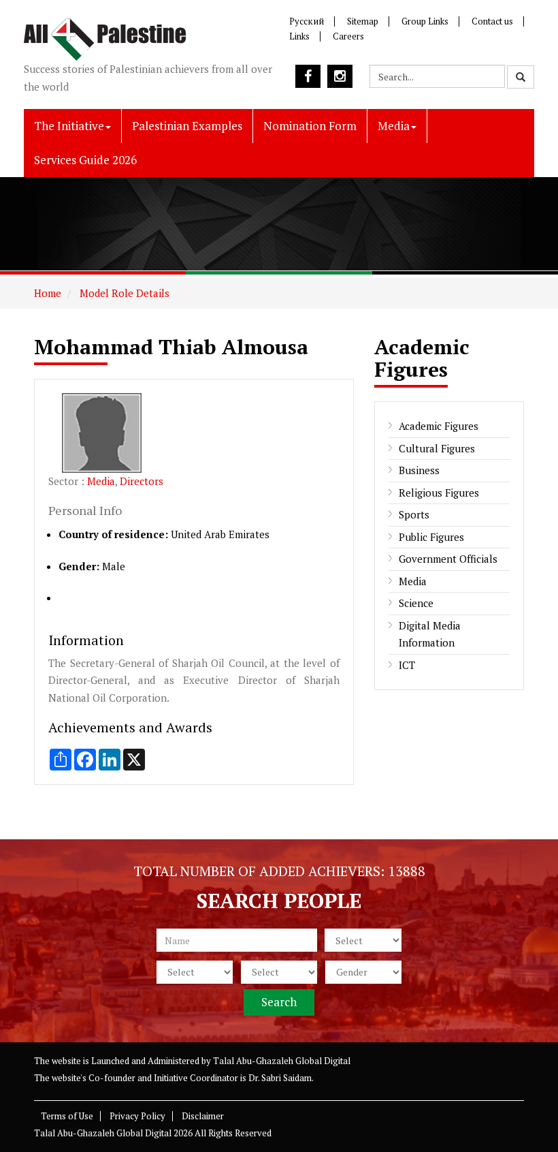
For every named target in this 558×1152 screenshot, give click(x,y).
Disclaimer (203, 1116)
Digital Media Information (430, 634)
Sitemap (362, 21)
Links (299, 36)
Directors (141, 481)
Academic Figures (438, 426)
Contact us (492, 21)
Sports (414, 514)
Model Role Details (123, 293)
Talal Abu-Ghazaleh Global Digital (281, 1061)
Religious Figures (439, 492)
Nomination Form (310, 126)
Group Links (424, 21)
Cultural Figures (437, 448)
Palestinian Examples (187, 126)
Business (419, 470)
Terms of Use (67, 1116)
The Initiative (69, 126)
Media (394, 126)
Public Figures (431, 537)
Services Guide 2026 (85, 160)
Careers (348, 36)
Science (416, 603)
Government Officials (448, 558)
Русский (306, 21)
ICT (407, 665)
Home (47, 293)
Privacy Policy (137, 1116)
